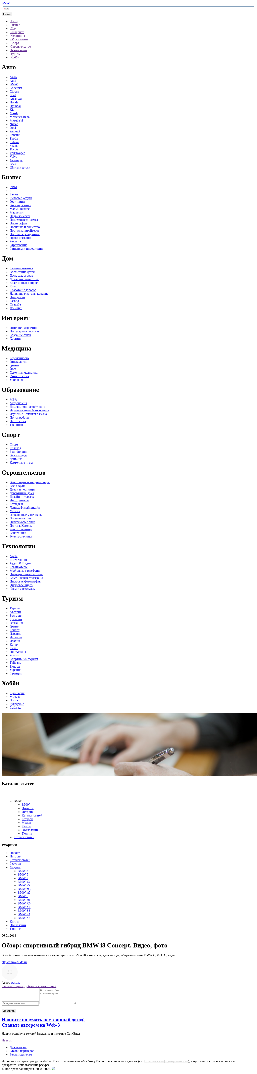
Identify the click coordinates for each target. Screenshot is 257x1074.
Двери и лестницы (22, 489)
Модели (27, 822)
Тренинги (16, 424)
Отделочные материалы (26, 514)
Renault (14, 135)
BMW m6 (24, 899)
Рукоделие (17, 704)
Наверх (7, 1040)
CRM (13, 187)
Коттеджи (16, 504)
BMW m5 (24, 892)
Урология (16, 379)
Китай (14, 648)
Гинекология (18, 361)
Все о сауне (17, 485)
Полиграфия (18, 223)
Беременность (19, 358)
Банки (14, 194)
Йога (13, 369)
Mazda (14, 113)
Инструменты (19, 500)
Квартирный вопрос (24, 282)
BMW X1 (24, 907)
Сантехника (18, 532)
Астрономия (18, 403)
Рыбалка (15, 707)
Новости (28, 808)
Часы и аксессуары (23, 588)
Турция (15, 666)
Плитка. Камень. (21, 525)
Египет (14, 630)
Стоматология (19, 376)
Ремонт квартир (21, 529)
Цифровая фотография (25, 581)
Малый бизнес (20, 209)
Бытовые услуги (21, 198)
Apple (13, 556)
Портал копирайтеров (25, 230)
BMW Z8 (24, 918)
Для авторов (18, 1047)
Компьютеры (19, 567)
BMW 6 (23, 896)
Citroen (14, 91)
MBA (13, 399)
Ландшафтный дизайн (25, 507)
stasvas (15, 982)
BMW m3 (24, 889)
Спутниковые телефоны (26, 577)
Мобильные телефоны (25, 570)
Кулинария (17, 693)
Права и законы (20, 237)
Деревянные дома (22, 493)
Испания (16, 637)
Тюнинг (27, 833)
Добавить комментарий (40, 986)
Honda (14, 102)
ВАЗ (13, 164)
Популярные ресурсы (24, 331)
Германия (16, 622)
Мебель (15, 511)
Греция (14, 626)
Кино (13, 286)
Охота (14, 700)
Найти (6, 14)
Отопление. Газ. (21, 518)
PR (12, 190)
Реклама (15, 241)
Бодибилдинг (19, 451)
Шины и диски (20, 167)
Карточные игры (21, 462)
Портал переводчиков (25, 234)
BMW (6, 3)
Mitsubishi (16, 120)
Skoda (14, 138)
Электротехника (21, 536)
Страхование (18, 245)
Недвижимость (20, 216)
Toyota (14, 149)
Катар (14, 644)
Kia (12, 109)
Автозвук (16, 160)
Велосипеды (18, 455)
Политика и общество (25, 227)
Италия (15, 641)
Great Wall (16, 98)
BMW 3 (23, 871)
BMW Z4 (24, 914)
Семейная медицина (24, 372)
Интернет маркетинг (24, 327)
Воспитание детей (22, 272)
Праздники (17, 297)
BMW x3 (24, 881)
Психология (18, 421)
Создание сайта (20, 335)
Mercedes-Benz (20, 117)
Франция (16, 673)
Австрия (15, 612)
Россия (14, 655)
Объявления (30, 830)
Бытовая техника (21, 268)
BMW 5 (23, 874)
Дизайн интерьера (22, 496)
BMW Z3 (24, 910)
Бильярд (15, 448)
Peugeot (15, 131)
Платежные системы (24, 219)
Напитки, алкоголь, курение (29, 293)
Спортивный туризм (24, 659)
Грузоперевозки (20, 205)
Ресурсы (27, 819)
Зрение (14, 365)
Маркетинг (17, 212)
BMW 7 (23, 878)
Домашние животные (24, 279)
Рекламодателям (21, 1054)
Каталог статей (32, 815)
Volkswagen (17, 153)
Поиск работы (19, 417)
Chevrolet (16, 88)
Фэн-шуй (16, 308)
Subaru (14, 142)
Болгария (16, 615)
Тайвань (15, 662)
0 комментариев (12, 986)
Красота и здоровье (23, 290)
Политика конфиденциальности (166, 1061)
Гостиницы (17, 201)
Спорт (14, 444)
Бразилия (16, 619)
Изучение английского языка (29, 410)
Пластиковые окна (22, 522)
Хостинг (15, 338)
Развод (14, 300)
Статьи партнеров (22, 1051)
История (27, 811)
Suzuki (14, 145)
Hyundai (15, 106)
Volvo (13, 156)
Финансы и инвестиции (26, 248)
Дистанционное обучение (27, 406)
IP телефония (19, 559)
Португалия (18, 651)
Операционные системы (26, 574)
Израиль (15, 633)
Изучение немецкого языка (28, 414)
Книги (26, 826)
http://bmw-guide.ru (14, 962)
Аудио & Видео (20, 563)
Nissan (14, 124)
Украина (15, 669)
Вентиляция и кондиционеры (30, 482)
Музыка (15, 696)
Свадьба (15, 304)
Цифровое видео (21, 585)
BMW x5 (24, 885)
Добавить (9, 1010)
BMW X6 (24, 903)
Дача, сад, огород (21, 275)
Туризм (15, 608)
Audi (13, 80)
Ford (13, 95)
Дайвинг (16, 459)
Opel (13, 127)
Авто (13, 77)
